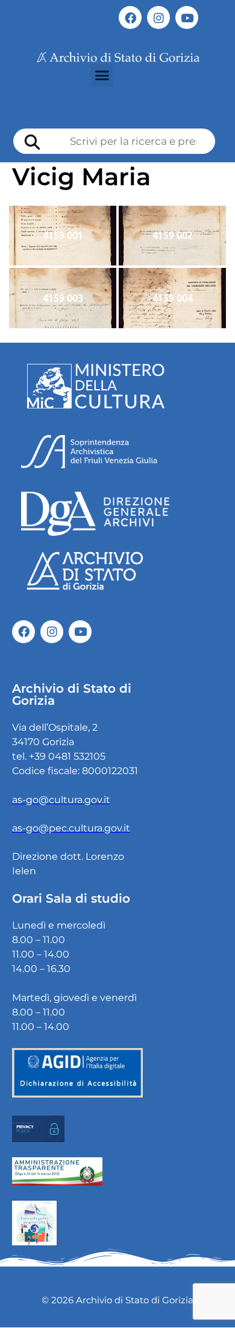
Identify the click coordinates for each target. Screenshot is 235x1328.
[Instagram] (158, 17)
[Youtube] (186, 17)
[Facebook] (130, 17)
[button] (102, 75)
